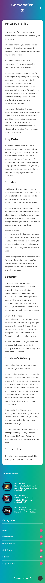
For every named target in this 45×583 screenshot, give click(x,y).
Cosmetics (7, 536)
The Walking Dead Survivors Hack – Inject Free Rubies (26, 511)
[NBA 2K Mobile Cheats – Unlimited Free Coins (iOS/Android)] (7, 498)
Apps (4, 530)
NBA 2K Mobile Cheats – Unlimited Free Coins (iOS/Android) (24, 500)
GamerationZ (22, 8)
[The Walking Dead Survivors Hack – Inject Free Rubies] (7, 510)
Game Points (8, 543)
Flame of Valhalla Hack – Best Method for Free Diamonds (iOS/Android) (26, 488)
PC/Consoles (8, 563)
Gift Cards (7, 550)
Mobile (5, 556)
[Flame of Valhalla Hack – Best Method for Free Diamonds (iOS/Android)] (7, 486)
